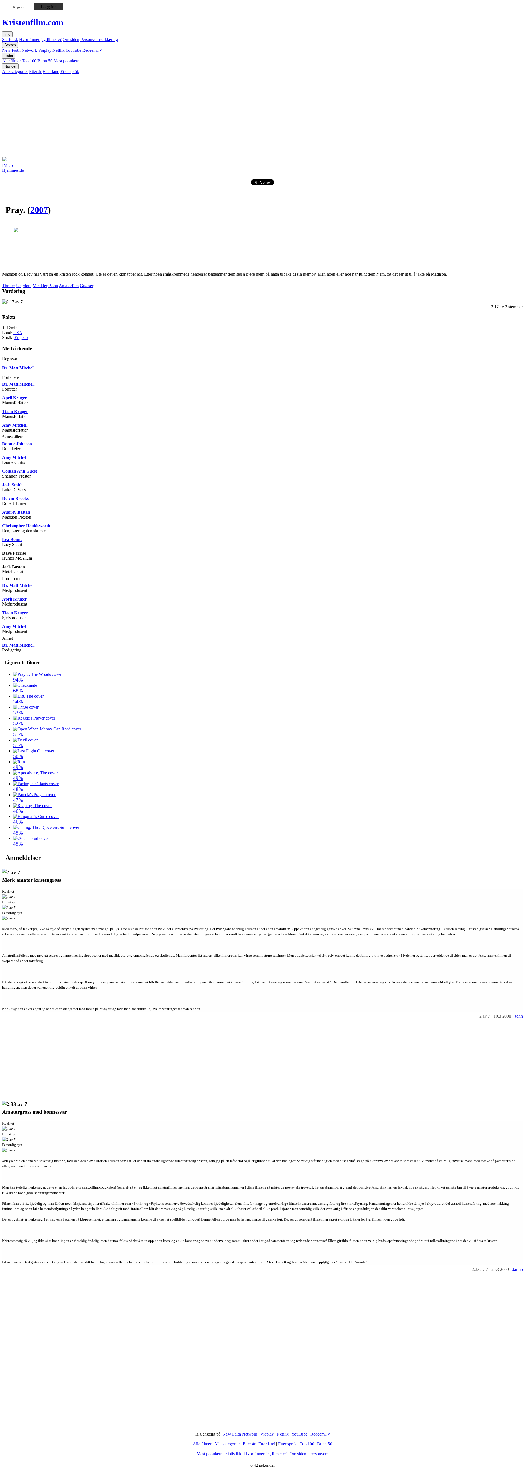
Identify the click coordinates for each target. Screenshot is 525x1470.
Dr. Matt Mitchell (18, 368)
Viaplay (44, 50)
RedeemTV (92, 50)
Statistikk (10, 39)
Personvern (319, 1453)
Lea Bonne (12, 539)
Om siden (71, 39)
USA (17, 332)
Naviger (10, 66)
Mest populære (66, 61)
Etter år (35, 71)
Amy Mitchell (14, 425)
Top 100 (29, 61)
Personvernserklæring (99, 39)
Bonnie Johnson (17, 443)
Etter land (51, 71)
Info (7, 34)
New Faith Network (19, 50)
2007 (39, 210)
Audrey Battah (16, 512)
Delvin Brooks (15, 498)
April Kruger (14, 397)
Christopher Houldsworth (26, 525)
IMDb (7, 165)
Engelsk (21, 337)
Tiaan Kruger (15, 411)
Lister (8, 56)
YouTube (73, 50)
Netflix (58, 50)
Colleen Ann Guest (19, 471)
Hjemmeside (13, 170)
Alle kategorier (15, 71)
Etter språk (69, 71)
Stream (10, 45)
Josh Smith (12, 484)
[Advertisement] (166, 118)
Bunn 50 (44, 61)
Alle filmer (11, 61)
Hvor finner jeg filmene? (40, 39)
